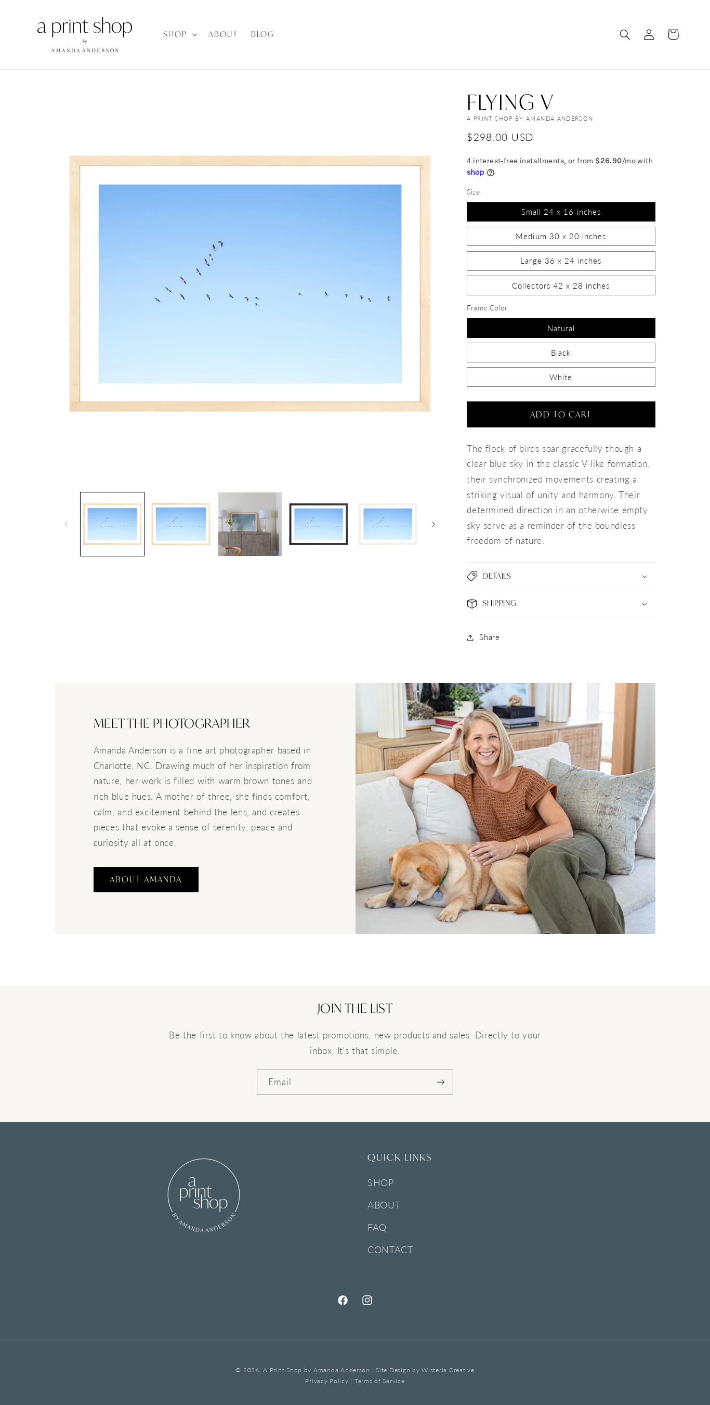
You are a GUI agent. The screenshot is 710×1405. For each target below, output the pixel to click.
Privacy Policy (326, 1380)
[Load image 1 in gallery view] (112, 524)
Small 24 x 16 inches (561, 211)
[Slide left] (66, 524)
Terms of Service (379, 1380)
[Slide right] (433, 524)
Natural (561, 328)
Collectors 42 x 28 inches (561, 285)
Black (561, 352)
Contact (390, 1250)
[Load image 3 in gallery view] (250, 524)
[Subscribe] (441, 1082)
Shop (380, 1183)
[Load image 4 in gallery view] (318, 524)
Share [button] (489, 637)
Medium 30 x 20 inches (561, 236)
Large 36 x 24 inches (560, 261)
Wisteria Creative (448, 1369)
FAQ (377, 1227)
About (383, 1205)
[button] (179, 34)
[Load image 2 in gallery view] (181, 524)
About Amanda (146, 879)
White (560, 377)
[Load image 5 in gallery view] (387, 524)
